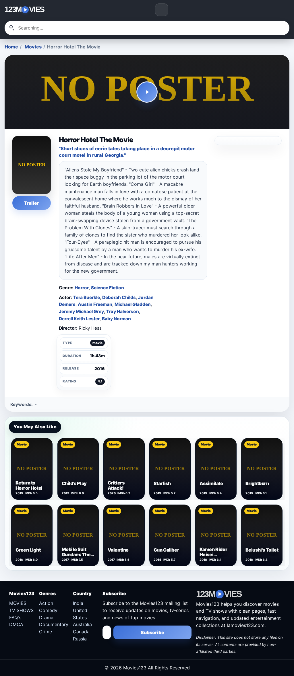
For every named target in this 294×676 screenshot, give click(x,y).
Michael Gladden (133, 304)
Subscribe (152, 632)
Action (46, 603)
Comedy (48, 610)
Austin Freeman (95, 304)
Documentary (53, 624)
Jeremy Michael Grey (81, 311)
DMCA (16, 624)
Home (11, 47)
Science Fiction (107, 287)
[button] (147, 92)
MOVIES (17, 603)
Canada (81, 631)
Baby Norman (116, 318)
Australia (82, 624)
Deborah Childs (119, 297)
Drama (46, 617)
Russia (80, 639)
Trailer (31, 203)
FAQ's (15, 617)
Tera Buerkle (86, 297)
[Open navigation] (161, 9)
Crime (45, 631)
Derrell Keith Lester (79, 318)
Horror (82, 287)
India (78, 603)
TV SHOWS (21, 610)
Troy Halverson (122, 311)
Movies (33, 47)
